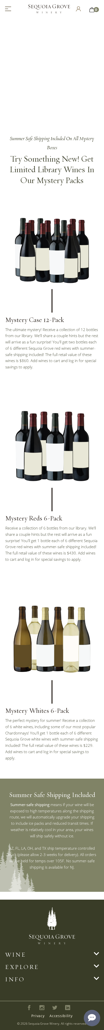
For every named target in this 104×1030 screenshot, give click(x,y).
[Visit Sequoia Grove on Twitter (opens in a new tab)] (55, 1007)
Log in (78, 8)
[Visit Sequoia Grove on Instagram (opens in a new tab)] (42, 1007)
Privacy (37, 1015)
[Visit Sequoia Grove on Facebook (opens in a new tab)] (29, 1007)
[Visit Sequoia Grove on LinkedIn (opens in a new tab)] (67, 1007)
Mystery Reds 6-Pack (33, 518)
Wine (15, 954)
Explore (22, 966)
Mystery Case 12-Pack (34, 319)
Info (14, 979)
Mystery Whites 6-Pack (37, 710)
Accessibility (60, 1015)
